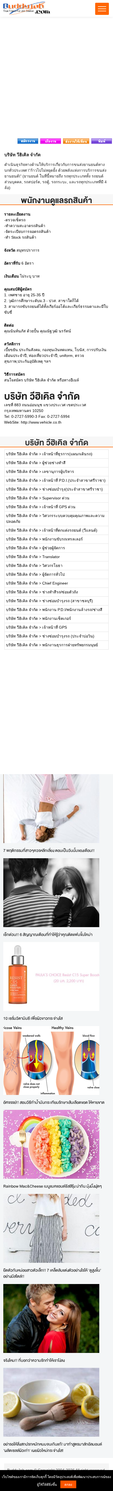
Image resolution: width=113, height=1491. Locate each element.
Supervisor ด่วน (55, 498)
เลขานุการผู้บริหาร (58, 471)
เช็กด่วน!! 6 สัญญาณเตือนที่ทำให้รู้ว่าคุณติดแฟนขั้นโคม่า (47, 934)
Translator (51, 557)
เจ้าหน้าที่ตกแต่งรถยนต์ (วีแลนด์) (69, 530)
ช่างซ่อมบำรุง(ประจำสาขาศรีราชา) (72, 489)
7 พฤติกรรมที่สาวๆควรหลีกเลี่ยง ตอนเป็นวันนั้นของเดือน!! (49, 850)
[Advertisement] (56, 79)
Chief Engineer (55, 583)
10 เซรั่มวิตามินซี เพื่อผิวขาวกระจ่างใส (33, 1018)
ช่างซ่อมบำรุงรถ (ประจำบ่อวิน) (68, 636)
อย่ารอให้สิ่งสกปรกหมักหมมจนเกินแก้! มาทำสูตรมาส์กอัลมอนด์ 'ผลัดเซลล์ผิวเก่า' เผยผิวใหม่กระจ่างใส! (52, 1447)
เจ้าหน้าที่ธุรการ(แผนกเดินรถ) (67, 454)
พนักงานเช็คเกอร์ (56, 618)
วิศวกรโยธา (52, 565)
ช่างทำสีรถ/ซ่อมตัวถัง (60, 592)
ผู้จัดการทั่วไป (53, 574)
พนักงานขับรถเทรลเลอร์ (62, 539)
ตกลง (68, 1484)
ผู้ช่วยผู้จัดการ (53, 548)
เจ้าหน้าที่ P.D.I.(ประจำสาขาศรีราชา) (74, 480)
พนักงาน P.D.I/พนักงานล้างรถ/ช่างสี (72, 609)
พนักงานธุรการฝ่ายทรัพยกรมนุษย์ (70, 645)
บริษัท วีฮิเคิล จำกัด (56, 442)
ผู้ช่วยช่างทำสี (54, 463)
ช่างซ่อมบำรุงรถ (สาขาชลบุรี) (67, 601)
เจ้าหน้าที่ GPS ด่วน (58, 507)
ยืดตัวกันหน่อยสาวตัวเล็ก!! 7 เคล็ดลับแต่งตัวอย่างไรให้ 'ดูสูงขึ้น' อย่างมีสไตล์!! (52, 1273)
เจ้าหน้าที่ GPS (54, 627)
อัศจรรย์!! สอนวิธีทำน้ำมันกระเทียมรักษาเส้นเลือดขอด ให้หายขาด (53, 1102)
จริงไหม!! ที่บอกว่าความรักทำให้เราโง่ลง (34, 1360)
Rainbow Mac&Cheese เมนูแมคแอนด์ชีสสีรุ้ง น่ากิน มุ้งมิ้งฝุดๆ (52, 1186)
